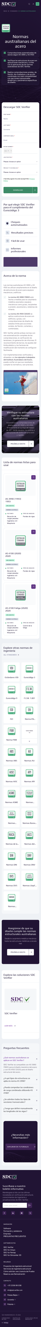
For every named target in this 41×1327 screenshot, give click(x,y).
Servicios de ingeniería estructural (17, 1269)
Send (29, 1205)
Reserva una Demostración (14, 1274)
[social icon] (4, 1213)
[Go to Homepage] (9, 4)
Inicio (5, 11)
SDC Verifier (8, 1247)
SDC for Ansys (9, 1250)
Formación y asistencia (12, 1231)
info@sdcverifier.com (14, 1290)
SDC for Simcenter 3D (12, 1255)
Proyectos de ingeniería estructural (17, 1266)
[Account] (33, 4)
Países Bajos (12, 1295)
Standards (14, 11)
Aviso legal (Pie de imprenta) (31, 1318)
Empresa (7, 1234)
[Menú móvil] (37, 4)
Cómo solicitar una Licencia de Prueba (18, 1271)
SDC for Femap (9, 1252)
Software (7, 1228)
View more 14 (29, 731)
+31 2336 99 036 (14, 1285)
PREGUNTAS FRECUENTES (14, 1236)
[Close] (29, 4)
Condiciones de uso (6, 1318)
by (2, 1322)
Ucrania (10, 1300)
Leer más (8, 1026)
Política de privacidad (16, 1318)
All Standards (10, 655)
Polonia (10, 1304)
